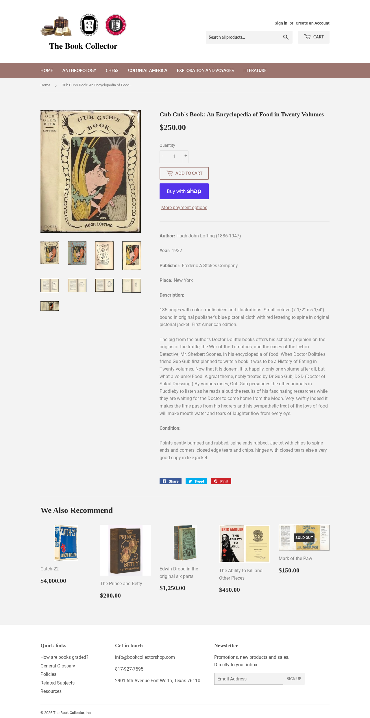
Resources (51, 691)
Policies (48, 674)
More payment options (184, 207)
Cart (318, 36)
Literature (255, 70)
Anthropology (79, 70)
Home (46, 70)
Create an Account (313, 23)
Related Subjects (57, 683)
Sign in (281, 23)
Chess (112, 70)
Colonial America (147, 70)
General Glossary (57, 666)
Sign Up (294, 679)
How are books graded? (64, 657)
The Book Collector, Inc (72, 712)
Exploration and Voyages (205, 70)
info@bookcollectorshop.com (145, 657)
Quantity (167, 145)
